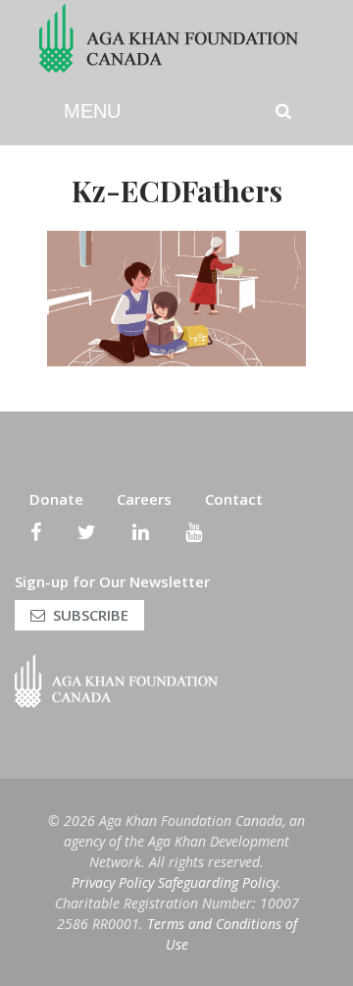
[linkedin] (141, 532)
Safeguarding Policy (217, 882)
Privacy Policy (113, 882)
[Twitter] (87, 532)
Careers (144, 499)
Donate (56, 499)
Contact (234, 499)
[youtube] (194, 532)
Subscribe (90, 615)
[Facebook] (36, 532)
